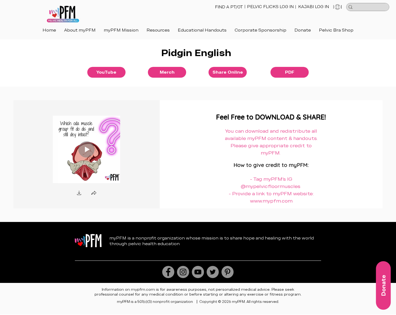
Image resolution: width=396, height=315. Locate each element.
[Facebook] (168, 272)
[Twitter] (213, 272)
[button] (202, 30)
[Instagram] (183, 272)
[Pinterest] (227, 272)
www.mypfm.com (271, 201)
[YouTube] (198, 272)
